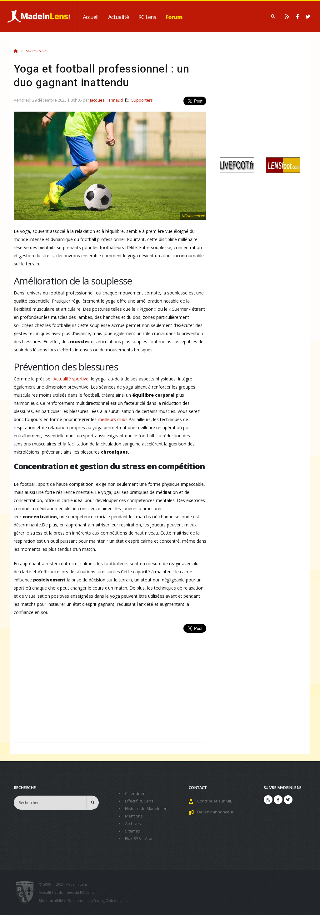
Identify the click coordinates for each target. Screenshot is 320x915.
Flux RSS (133, 838)
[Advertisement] (110, 684)
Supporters (36, 50)
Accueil (90, 17)
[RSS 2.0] (287, 16)
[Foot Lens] (283, 165)
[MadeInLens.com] (27, 892)
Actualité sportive (70, 379)
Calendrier (135, 793)
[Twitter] (307, 16)
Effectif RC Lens (139, 801)
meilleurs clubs (113, 419)
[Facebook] (297, 16)
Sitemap (132, 831)
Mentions (134, 816)
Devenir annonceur (215, 812)
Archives (133, 823)
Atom (150, 838)
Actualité (118, 17)
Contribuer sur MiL (214, 801)
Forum (174, 17)
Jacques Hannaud (106, 100)
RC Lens (147, 17)
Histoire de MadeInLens (147, 808)
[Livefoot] (237, 165)
